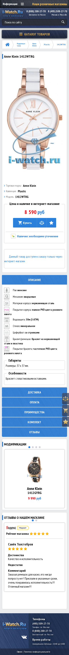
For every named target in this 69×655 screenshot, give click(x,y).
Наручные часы (21, 44)
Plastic (47, 44)
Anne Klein (34, 44)
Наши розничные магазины (49, 4)
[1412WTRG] (34, 119)
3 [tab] (36, 447)
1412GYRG (34, 492)
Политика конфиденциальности (37, 651)
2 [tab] (33, 447)
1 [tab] (29, 447)
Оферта (19, 651)
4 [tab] (40, 447)
